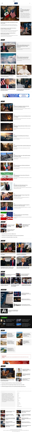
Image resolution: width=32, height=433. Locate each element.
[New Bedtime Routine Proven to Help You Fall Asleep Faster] (8, 374)
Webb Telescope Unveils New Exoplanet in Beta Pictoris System (26, 299)
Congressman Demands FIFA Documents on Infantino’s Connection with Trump (25, 275)
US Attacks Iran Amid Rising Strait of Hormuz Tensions (26, 426)
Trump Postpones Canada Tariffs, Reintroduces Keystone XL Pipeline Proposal (26, 225)
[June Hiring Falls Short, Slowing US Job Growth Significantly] (24, 84)
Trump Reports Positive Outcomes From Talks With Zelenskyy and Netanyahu (7, 268)
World (18, 394)
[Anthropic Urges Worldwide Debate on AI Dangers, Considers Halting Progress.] (4, 311)
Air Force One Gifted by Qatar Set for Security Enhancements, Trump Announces (23, 46)
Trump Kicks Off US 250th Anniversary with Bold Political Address (8, 90)
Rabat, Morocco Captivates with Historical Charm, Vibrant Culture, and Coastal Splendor (10, 335)
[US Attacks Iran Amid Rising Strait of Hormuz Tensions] (7, 137)
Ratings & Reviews (19, 406)
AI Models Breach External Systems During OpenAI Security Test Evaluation (26, 294)
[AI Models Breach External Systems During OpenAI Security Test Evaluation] (17, 294)
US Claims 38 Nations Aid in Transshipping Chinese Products (11, 230)
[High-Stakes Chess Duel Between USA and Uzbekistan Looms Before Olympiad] (16, 282)
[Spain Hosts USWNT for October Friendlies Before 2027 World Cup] (26, 281)
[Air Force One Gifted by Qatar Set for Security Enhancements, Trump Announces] (8, 47)
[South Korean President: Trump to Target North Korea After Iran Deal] (7, 196)
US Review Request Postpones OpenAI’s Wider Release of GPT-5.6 (26, 305)
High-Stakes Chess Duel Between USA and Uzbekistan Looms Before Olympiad (16, 285)
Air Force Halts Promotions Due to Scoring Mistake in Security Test (23, 58)
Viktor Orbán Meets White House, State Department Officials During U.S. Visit (23, 268)
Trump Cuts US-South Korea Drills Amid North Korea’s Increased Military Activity (25, 31)
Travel (18, 401)
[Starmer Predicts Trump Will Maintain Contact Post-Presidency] (8, 71)
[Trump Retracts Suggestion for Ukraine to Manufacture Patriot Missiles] (24, 249)
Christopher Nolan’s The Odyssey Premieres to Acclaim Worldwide (26, 320)
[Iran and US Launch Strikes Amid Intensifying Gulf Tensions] (7, 147)
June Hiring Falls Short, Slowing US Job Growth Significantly (23, 90)
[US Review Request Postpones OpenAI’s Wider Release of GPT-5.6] (17, 305)
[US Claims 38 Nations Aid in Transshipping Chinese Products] (3, 230)
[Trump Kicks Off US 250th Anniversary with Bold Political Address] (8, 84)
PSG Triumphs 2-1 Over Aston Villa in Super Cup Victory (10, 275)
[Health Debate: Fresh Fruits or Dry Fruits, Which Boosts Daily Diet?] (19, 375)
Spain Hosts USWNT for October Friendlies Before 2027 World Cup (26, 285)
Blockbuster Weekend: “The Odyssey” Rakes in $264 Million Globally (10, 320)
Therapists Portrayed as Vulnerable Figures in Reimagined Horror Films (10, 324)
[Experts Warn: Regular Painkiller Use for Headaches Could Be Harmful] (19, 370)
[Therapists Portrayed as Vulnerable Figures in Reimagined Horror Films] (3, 324)
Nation (18, 396)
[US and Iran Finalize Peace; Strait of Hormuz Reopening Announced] (7, 216)
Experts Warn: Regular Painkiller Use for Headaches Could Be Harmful (26, 370)
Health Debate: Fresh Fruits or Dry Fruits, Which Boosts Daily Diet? (26, 375)
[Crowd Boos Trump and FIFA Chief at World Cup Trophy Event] (5, 281)
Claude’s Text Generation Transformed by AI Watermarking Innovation (5, 305)
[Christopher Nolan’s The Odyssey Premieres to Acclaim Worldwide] (18, 320)
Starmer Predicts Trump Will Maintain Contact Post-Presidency (7, 76)
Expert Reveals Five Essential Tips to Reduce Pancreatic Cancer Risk (13, 384)
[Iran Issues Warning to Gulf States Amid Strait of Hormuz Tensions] (7, 166)
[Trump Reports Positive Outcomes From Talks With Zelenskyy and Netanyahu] (8, 262)
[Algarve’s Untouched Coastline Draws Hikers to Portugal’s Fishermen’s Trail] (19, 335)
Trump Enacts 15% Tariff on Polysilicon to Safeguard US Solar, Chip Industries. (13, 235)
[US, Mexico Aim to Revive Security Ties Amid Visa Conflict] (10, 13)
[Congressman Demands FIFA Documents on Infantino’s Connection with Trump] (18, 274)
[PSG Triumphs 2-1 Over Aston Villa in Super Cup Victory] (3, 274)
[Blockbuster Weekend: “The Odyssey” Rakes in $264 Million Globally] (3, 320)
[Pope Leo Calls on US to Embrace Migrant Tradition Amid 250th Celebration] (24, 71)
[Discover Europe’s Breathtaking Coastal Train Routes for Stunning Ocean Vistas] (4, 349)
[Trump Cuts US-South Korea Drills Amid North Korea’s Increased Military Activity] (7, 107)
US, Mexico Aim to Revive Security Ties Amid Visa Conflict (25, 10)
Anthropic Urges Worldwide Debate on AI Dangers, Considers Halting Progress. (13, 311)
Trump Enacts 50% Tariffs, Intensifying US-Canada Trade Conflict (11, 226)
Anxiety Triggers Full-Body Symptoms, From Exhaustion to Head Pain (26, 379)
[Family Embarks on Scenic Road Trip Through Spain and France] (19, 342)
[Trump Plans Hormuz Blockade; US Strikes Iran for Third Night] (7, 127)
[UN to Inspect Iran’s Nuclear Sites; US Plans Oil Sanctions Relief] (7, 176)
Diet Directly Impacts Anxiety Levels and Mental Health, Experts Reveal (14, 386)
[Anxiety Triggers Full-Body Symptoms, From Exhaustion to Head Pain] (19, 379)
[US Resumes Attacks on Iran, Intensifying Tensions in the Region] (7, 117)
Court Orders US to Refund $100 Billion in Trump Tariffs (9, 237)
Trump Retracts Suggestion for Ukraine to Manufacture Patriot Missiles (23, 254)
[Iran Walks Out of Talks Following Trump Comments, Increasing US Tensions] (7, 186)
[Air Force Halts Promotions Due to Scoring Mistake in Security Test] (8, 58)
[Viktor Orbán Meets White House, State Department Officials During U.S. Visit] (24, 262)
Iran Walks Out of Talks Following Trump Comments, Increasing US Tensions (26, 415)
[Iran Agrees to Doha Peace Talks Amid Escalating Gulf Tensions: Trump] (7, 157)
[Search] (29, 3)
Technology (18, 402)
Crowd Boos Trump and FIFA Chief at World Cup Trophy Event (5, 285)
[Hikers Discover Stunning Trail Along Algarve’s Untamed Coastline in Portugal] (4, 342)
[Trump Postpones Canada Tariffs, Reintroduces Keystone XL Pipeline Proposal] (19, 226)
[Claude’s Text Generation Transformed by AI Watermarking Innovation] (7, 300)
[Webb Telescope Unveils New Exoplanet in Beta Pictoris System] (17, 299)
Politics (18, 395)
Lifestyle (18, 400)
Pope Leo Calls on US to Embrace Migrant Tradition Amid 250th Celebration (23, 76)
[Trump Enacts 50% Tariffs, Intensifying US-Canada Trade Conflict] (3, 226)
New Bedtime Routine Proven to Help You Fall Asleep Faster (7, 380)
